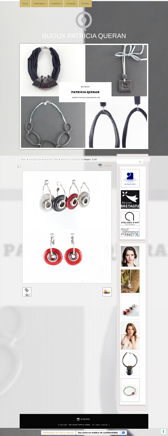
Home (25, 3)
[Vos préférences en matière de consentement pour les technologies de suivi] (163, 431)
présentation (39, 3)
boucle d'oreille (70, 159)
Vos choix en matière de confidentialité (98, 432)
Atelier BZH (51, 159)
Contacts (85, 3)
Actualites (71, 3)
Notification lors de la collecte (58, 432)
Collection (55, 3)
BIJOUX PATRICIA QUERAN (84, 35)
